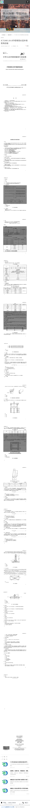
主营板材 (3, 34)
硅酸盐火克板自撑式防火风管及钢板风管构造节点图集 (19, 788)
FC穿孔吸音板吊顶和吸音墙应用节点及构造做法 (19, 762)
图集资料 (10, 34)
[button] (27, 2)
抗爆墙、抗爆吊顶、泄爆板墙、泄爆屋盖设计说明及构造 (19, 771)
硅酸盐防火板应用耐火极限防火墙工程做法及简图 (19, 780)
